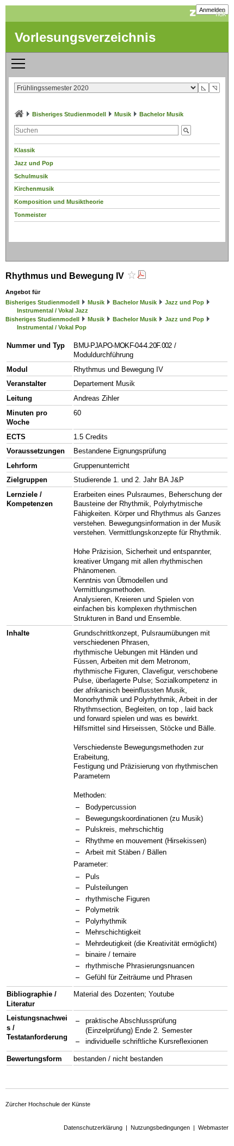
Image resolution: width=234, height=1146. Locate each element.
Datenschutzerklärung (93, 1127)
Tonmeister (30, 214)
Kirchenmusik (34, 188)
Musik (122, 114)
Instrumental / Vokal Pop (52, 327)
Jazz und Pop (33, 163)
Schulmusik (31, 176)
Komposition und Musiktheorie (58, 201)
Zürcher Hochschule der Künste (47, 1104)
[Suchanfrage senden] (186, 130)
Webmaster (213, 1127)
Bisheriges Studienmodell (69, 114)
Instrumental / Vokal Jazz (52, 310)
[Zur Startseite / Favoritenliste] (19, 114)
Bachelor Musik (161, 114)
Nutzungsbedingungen (160, 1127)
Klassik (24, 150)
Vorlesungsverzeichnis (85, 37)
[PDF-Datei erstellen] (141, 276)
